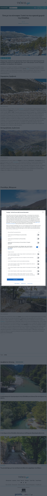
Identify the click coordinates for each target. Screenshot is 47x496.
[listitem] (23, 232)
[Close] (43, 212)
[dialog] (23, 248)
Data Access (23, 283)
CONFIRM (15, 279)
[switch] (37, 235)
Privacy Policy (30, 283)
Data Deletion (17, 283)
